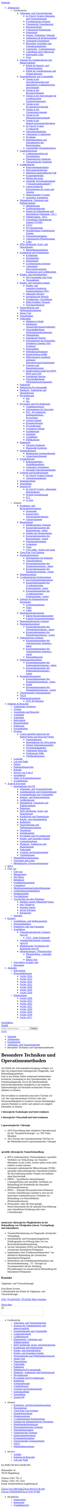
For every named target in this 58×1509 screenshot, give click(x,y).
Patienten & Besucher (24, 1457)
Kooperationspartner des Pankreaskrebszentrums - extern (38, 671)
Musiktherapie (33, 206)
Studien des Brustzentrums (39, 533)
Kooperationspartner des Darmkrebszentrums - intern (39, 564)
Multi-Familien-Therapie (38, 302)
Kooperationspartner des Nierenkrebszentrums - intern (40, 628)
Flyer (28, 57)
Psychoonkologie (34, 228)
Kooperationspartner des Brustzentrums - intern (38, 529)
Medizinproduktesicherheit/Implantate (32, 888)
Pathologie (25, 384)
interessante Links (34, 54)
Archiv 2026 (26, 998)
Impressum (19, 1502)
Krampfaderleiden (35, 175)
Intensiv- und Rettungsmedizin (35, 797)
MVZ (10, 866)
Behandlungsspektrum (37, 250)
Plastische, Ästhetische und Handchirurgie (33, 391)
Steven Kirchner (28, 910)
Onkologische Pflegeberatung (40, 239)
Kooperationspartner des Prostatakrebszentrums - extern (41, 688)
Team (28, 547)
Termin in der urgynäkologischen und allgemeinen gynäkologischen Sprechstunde (40, 83)
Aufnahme (19, 717)
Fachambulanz (21, 728)
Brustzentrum (26, 522)
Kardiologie (32, 255)
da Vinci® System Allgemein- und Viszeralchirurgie (40, 17)
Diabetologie (32, 261)
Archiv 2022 (26, 981)
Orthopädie (25, 318)
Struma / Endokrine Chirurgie (40, 35)
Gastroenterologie (28, 150)
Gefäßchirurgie (27, 164)
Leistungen (31, 544)
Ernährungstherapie (35, 208)
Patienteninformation (36, 541)
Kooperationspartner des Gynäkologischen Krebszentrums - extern (38, 594)
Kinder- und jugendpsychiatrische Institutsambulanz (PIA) (37, 288)
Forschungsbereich (35, 305)
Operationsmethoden (36, 131)
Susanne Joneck (27, 907)
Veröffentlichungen (35, 756)
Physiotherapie (27, 395)
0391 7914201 (8, 1299)
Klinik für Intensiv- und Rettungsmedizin (37, 67)
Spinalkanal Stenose (36, 338)
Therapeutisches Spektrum (39, 161)
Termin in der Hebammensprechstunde (38, 116)
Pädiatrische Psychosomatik (33, 387)
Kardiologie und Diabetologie (34, 252)
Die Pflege (19, 877)
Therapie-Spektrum (35, 445)
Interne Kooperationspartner (39, 615)
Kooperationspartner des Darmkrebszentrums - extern (40, 570)
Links (29, 241)
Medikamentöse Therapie (38, 525)
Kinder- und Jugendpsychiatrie (35, 283)
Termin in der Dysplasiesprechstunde (37, 105)
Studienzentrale (21, 893)
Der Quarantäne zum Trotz (39, 277)
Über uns (18, 871)
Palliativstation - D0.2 (36, 217)
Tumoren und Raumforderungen (35, 366)
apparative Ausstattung (37, 197)
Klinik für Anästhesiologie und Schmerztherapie (41, 72)
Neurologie (25, 830)
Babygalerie (19, 720)
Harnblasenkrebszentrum (32, 613)
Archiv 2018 (26, 992)
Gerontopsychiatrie (35, 428)
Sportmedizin (32, 258)
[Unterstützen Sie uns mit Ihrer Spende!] (22, 1315)
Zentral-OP (25, 486)
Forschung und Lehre (24, 860)
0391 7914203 (22, 1299)
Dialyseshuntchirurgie (36, 170)
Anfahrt (17, 709)
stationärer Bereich (35, 294)
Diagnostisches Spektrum (38, 159)
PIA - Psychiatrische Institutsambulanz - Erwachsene (36, 415)
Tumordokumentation (36, 236)
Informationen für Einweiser (40, 409)
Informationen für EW (24, 786)
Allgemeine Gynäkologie (38, 134)
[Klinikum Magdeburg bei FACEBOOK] (11, 1489)
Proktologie (31, 32)
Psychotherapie (33, 426)
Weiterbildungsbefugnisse (26, 858)
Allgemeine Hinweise (36, 750)
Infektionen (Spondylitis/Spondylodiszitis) (40, 325)
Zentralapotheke (28, 481)
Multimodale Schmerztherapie (40, 453)
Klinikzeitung (20, 995)
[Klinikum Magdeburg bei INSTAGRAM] (33, 1489)
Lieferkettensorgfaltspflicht (27, 891)
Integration (19, 965)
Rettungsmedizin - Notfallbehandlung (35, 463)
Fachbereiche (13, 1042)
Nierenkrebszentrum (30, 624)
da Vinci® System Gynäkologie (35, 127)
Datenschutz (20, 1499)
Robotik (17, 769)
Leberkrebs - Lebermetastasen (40, 49)
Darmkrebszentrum (29, 555)
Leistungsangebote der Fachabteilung (37, 155)
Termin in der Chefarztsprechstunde (36, 111)
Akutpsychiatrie (33, 420)
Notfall (4, 1025)
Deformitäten (32, 349)
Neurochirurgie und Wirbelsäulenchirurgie (30, 309)
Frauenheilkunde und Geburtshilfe (36, 76)
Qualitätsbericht (21, 1505)
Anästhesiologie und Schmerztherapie (38, 791)
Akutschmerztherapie (36, 456)
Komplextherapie (34, 423)
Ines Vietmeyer (27, 904)
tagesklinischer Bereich (37, 296)
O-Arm (29, 500)
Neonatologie (32, 280)
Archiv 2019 (26, 990)
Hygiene (18, 731)
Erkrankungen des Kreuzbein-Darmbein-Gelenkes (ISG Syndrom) (40, 343)
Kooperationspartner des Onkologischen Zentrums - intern (39, 643)
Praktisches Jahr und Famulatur (29, 926)
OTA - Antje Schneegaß (37, 937)
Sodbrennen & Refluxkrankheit (41, 38)
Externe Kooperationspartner (40, 618)
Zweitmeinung (21, 780)
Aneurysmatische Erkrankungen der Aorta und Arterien (40, 189)
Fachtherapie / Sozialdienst (39, 299)
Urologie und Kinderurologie (34, 472)
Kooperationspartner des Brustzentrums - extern (38, 537)
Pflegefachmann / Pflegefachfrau (36, 951)
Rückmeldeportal (34, 657)
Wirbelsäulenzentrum (30, 698)
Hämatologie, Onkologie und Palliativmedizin (34, 201)
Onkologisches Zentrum (31, 637)
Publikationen (32, 439)
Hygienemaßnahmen (36, 747)
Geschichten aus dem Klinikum (29, 899)
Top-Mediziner (21, 896)
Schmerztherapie (28, 450)
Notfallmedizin (27, 833)
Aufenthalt (19, 714)
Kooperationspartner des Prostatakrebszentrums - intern (40, 680)
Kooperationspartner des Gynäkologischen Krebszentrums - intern (38, 585)
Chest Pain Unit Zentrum (32, 552)
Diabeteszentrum (28, 574)
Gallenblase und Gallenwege (40, 51)
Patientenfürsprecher (24, 767)
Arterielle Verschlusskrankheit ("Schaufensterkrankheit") (40, 182)
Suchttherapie (32, 431)
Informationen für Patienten (39, 558)
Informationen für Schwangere (41, 742)
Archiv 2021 (26, 984)
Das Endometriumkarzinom (39, 580)
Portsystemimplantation (37, 167)
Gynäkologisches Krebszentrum (35, 577)
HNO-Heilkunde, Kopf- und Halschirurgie (34, 1345)
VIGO (29, 225)
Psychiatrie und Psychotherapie (35, 404)
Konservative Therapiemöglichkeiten (37, 515)
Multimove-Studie (35, 321)
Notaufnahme (26, 316)
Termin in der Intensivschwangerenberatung (40, 122)
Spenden (18, 915)
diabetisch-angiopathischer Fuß (41, 172)
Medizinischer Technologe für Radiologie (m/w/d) (34, 947)
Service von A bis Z (23, 772)
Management (20, 874)
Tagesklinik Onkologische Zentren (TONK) (39, 221)
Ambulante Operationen (37, 40)
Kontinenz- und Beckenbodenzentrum (30, 507)
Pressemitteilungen (23, 973)
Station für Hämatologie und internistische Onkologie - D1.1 (41, 212)
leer (28, 398)
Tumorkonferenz (34, 560)
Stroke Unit (25, 313)
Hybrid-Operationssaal (37, 494)
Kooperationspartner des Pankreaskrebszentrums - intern (41, 664)
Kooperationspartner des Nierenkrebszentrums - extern (40, 633)
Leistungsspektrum (35, 604)
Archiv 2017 (26, 1017)
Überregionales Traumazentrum (35, 692)
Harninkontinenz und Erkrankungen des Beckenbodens (36, 142)
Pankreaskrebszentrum (31, 659)
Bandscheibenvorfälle (36, 354)
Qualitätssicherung (35, 406)
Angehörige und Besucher (26, 712)
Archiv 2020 (26, 987)
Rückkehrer (25, 913)
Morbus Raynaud (34, 178)
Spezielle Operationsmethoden (41, 470)
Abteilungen (13, 1039)
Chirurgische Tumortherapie (39, 24)
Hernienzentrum (34, 27)
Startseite (5, 2)
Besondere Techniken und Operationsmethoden (39, 45)
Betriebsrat (19, 880)
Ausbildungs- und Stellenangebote (30, 921)
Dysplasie (31, 137)
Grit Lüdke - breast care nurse (40, 549)
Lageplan (18, 758)
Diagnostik (31, 511)
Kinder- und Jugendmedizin (33, 274)
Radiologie (25, 442)
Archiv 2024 (26, 976)
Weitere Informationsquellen (40, 745)
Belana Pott (31, 959)
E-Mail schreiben (38, 1299)
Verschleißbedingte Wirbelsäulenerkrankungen (39, 331)
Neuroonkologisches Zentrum (34, 621)
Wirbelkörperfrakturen (37, 351)
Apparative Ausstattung (37, 467)
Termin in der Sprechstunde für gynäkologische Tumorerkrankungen (41, 98)
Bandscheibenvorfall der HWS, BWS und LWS (41, 372)
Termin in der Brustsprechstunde (35, 91)
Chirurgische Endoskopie (38, 29)
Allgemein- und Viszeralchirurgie (36, 13)
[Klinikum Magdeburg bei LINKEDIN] (11, 1491)
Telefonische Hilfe (35, 753)
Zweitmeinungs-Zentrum (38, 21)
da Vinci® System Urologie (39, 475)
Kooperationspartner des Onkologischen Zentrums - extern (39, 651)
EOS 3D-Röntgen (35, 701)
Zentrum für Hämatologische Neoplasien (33, 1421)
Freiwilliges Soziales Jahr (26, 962)
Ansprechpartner (34, 519)
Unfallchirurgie (27, 459)
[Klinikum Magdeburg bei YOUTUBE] (30, 1491)
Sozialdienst (19, 775)
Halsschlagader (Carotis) (38, 194)
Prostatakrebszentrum (30, 676)
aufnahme (31, 434)
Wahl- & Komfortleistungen (27, 778)
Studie (29, 684)
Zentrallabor (26, 483)
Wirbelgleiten (32, 335)
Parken (17, 764)
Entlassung (19, 725)
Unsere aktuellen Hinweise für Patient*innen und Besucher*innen (37, 735)
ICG (28, 497)
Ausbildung (31, 437)
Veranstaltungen (34, 739)
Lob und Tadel (21, 761)
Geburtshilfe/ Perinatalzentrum (41, 148)
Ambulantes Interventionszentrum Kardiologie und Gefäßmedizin (41, 269)
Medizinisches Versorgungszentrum (31, 863)
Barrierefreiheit (21, 723)
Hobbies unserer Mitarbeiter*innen (37, 902)
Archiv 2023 (26, 979)
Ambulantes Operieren (25, 706)
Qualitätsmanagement (24, 882)
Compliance (19, 885)
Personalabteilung (22, 924)
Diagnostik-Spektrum (36, 448)
